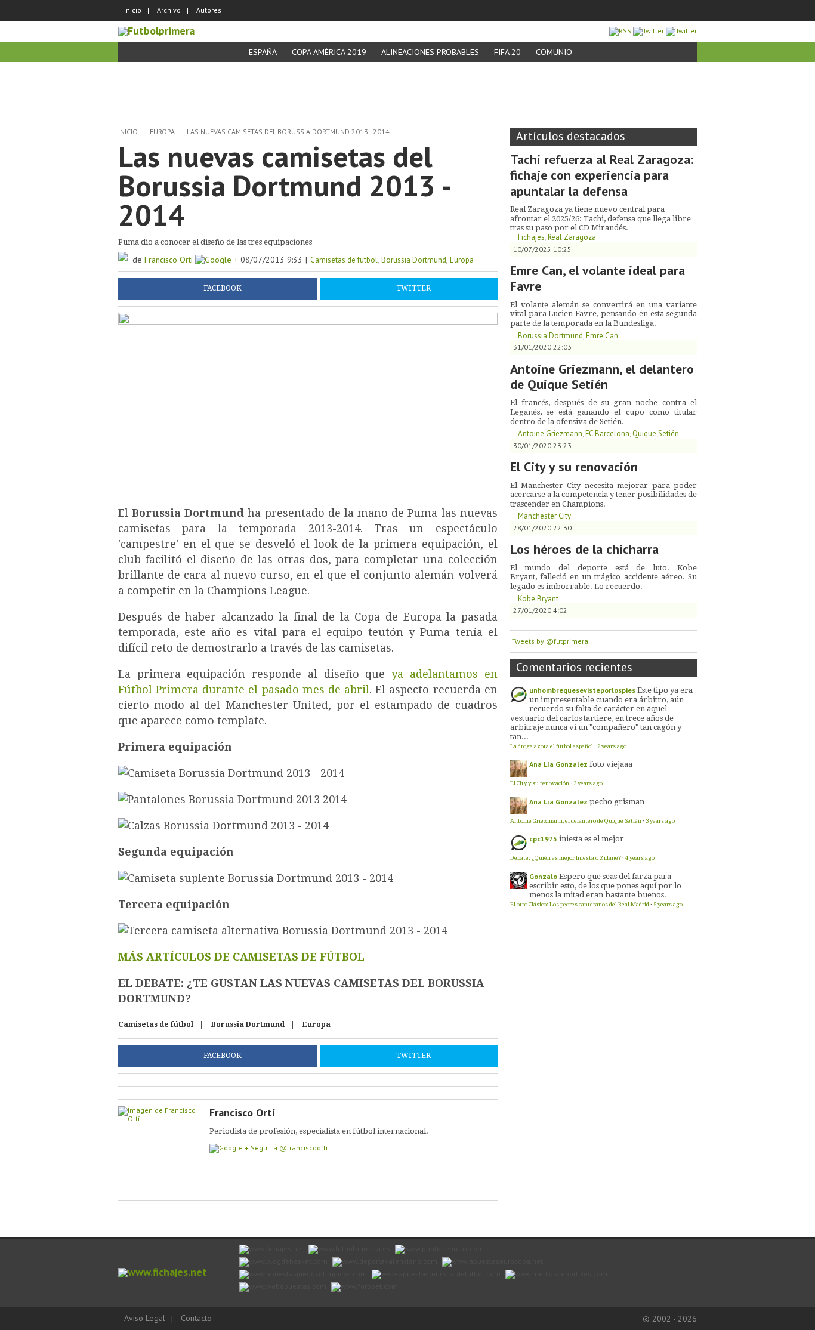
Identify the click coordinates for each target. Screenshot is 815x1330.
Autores (208, 9)
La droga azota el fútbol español (551, 746)
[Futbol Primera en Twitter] (681, 30)
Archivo (169, 9)
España (263, 52)
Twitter (413, 288)
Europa (162, 131)
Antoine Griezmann (550, 433)
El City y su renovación (574, 466)
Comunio (554, 52)
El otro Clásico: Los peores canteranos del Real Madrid (579, 904)
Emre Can (602, 336)
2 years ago (611, 746)
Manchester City (544, 516)
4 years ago (640, 857)
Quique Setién (655, 433)
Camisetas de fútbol (344, 260)
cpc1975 (543, 838)
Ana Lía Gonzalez (558, 764)
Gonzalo (543, 876)
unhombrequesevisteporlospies (582, 690)
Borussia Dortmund (413, 260)
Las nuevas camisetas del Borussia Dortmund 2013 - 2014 (288, 131)
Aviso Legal (144, 1318)
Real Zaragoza (572, 237)
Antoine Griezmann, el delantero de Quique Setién (602, 376)
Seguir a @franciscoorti (289, 1147)
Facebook (222, 288)
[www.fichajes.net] (162, 1272)
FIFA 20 (507, 52)
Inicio (132, 9)
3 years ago (588, 783)
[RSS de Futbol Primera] (620, 30)
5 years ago (668, 904)
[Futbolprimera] (156, 31)
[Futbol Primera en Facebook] (648, 30)
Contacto (196, 1318)
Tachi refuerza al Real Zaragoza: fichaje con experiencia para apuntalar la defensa (601, 175)
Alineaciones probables (430, 52)
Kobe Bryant (538, 599)
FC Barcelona (607, 433)
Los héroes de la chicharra (584, 549)
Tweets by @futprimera (550, 641)
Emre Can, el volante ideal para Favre (597, 278)
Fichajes (531, 237)
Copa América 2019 (329, 52)
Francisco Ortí (169, 259)
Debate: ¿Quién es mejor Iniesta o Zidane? (565, 857)
